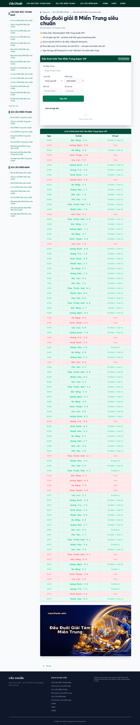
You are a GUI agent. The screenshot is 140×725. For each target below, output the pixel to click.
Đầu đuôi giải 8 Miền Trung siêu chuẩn (20, 147)
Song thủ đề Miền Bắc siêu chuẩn (20, 94)
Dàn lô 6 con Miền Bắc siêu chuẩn (20, 38)
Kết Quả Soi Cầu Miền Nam (61, 700)
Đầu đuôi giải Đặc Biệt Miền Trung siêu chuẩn (20, 153)
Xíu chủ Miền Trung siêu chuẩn (21, 142)
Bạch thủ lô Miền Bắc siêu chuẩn (19, 50)
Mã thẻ (46, 86)
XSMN (122, 3)
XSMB (105, 3)
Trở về (48, 666)
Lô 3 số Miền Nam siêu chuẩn (21, 187)
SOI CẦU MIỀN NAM (88, 3)
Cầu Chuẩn (15, 3)
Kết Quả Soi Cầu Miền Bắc (61, 686)
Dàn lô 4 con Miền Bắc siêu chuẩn (20, 32)
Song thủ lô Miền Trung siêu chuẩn (20, 137)
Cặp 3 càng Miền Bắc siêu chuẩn (20, 26)
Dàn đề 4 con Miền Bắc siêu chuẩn (20, 69)
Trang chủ (46, 12)
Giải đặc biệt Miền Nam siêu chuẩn (20, 215)
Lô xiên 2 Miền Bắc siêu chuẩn (21, 74)
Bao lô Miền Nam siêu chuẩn (20, 173)
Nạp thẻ (63, 99)
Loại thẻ (46, 76)
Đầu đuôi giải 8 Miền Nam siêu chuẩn (21, 203)
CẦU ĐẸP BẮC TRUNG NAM (38, 3)
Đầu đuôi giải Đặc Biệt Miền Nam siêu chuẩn (20, 209)
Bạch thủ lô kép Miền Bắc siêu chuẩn (21, 57)
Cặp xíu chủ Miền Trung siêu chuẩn (20, 123)
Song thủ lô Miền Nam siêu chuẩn (20, 192)
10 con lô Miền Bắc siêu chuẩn (21, 20)
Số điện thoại (48, 66)
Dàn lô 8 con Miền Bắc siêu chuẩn (20, 44)
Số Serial (68, 86)
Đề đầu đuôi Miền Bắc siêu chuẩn (20, 100)
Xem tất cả (13, 106)
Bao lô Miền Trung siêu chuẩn (21, 117)
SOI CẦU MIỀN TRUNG (65, 3)
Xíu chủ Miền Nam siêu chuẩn (21, 197)
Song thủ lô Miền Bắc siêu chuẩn (19, 87)
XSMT (114, 3)
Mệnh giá (68, 76)
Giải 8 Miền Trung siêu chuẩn (21, 128)
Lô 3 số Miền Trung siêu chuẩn (21, 132)
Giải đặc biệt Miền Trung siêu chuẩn (21, 160)
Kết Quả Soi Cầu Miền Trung (61, 693)
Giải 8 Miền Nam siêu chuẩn (20, 183)
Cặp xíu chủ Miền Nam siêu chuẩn (20, 178)
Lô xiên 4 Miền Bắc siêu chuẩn (21, 82)
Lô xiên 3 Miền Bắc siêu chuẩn (21, 78)
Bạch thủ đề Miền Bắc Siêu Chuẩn (20, 63)
